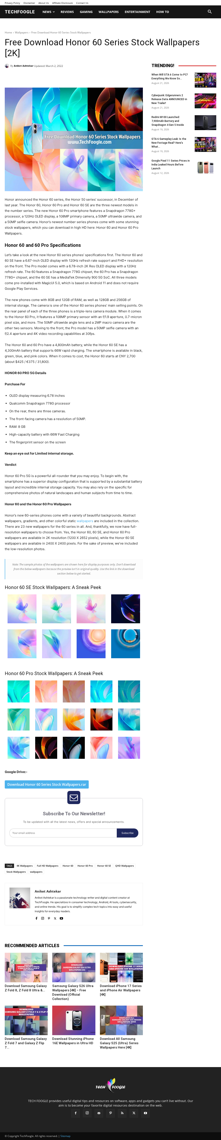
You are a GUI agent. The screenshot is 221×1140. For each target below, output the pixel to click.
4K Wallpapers (25, 865)
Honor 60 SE (104, 865)
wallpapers (85, 521)
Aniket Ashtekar (23, 65)
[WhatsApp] (64, 76)
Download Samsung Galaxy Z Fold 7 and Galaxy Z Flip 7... (26, 1043)
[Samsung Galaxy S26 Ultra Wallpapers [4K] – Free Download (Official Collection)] (73, 967)
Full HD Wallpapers (47, 865)
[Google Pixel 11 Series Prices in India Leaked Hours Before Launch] (205, 166)
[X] (44, 76)
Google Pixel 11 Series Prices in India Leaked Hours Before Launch (171, 164)
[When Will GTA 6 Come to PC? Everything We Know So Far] (205, 80)
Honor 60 (68, 865)
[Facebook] (34, 76)
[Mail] (99, 1113)
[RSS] (122, 1113)
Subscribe (128, 833)
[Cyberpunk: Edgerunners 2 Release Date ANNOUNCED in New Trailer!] (205, 100)
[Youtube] (61, 917)
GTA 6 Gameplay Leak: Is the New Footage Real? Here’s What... (169, 142)
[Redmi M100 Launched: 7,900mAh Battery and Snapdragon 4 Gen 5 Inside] (205, 122)
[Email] (74, 76)
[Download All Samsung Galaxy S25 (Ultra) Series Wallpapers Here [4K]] (121, 1020)
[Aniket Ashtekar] (7, 66)
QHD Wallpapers (124, 865)
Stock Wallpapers (16, 871)
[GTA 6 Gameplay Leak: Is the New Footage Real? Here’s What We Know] (205, 144)
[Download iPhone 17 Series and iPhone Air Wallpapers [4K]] (121, 967)
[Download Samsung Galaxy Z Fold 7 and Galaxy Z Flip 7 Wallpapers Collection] (26, 1020)
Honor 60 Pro (85, 865)
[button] (209, 11)
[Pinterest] (54, 76)
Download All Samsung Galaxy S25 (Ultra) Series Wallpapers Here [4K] (119, 1043)
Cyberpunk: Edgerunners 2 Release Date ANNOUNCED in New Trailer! (169, 99)
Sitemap (65, 1136)
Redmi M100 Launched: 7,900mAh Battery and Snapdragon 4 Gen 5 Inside (168, 121)
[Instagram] (42, 917)
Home (8, 32)
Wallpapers (21, 32)
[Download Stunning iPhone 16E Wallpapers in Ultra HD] (73, 1020)
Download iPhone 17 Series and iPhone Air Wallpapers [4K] (121, 990)
